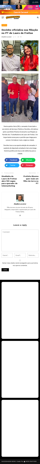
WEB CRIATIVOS (31, 461)
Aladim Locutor (7, 37)
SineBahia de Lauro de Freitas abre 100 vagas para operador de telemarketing (9, 181)
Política (4, 25)
